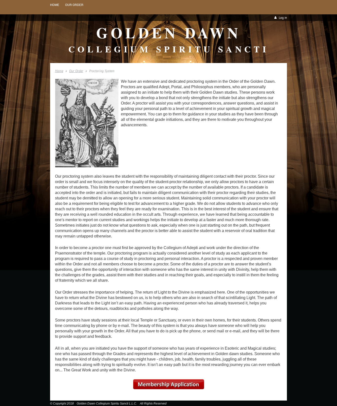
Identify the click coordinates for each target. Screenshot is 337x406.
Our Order (76, 71)
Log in (283, 18)
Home (59, 71)
